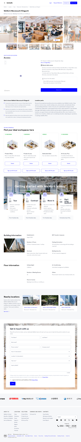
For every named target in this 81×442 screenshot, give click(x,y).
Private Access (24, 416)
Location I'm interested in (17, 356)
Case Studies (46, 414)
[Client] (40, 398)
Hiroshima (16, 428)
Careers (35, 435)
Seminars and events (36, 411)
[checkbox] (10, 379)
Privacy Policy (45, 377)
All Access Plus (24, 420)
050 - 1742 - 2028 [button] (68, 426)
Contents (45, 411)
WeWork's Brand (7, 414)
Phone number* (15, 347)
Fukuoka (16, 430)
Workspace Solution (47, 416)
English (59, 417)
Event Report (46, 420)
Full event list (33, 414)
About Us (6, 411)
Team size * (13, 360)
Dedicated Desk (25, 418)
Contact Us (68, 435)
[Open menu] (4, 3)
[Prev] (18, 29)
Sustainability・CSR (20, 435)
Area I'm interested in (16, 351)
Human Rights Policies (29, 435)
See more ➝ (6, 311)
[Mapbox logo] (7, 90)
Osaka (15, 418)
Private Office (24, 414)
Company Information (11, 435)
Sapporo (16, 420)
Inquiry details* (14, 365)
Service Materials (8, 420)
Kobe (15, 426)
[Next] (62, 29)
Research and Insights (48, 418)
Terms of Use (41, 435)
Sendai (15, 422)
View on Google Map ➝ (46, 62)
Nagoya (15, 424)
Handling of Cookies (60, 435)
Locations (17, 411)
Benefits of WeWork (8, 416)
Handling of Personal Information (50, 435)
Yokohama (16, 416)
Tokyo (15, 414)
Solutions (24, 411)
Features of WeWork (8, 418)
